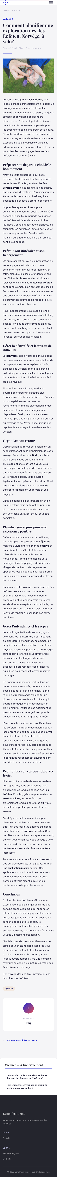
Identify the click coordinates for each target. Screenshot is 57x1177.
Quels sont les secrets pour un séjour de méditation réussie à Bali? (27, 1086)
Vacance (16, 10)
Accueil (6, 10)
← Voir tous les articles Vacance (20, 1040)
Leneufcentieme (14, 1113)
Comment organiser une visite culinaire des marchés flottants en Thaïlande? (27, 1077)
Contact (7, 1158)
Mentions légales (11, 1153)
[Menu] (51, 2)
